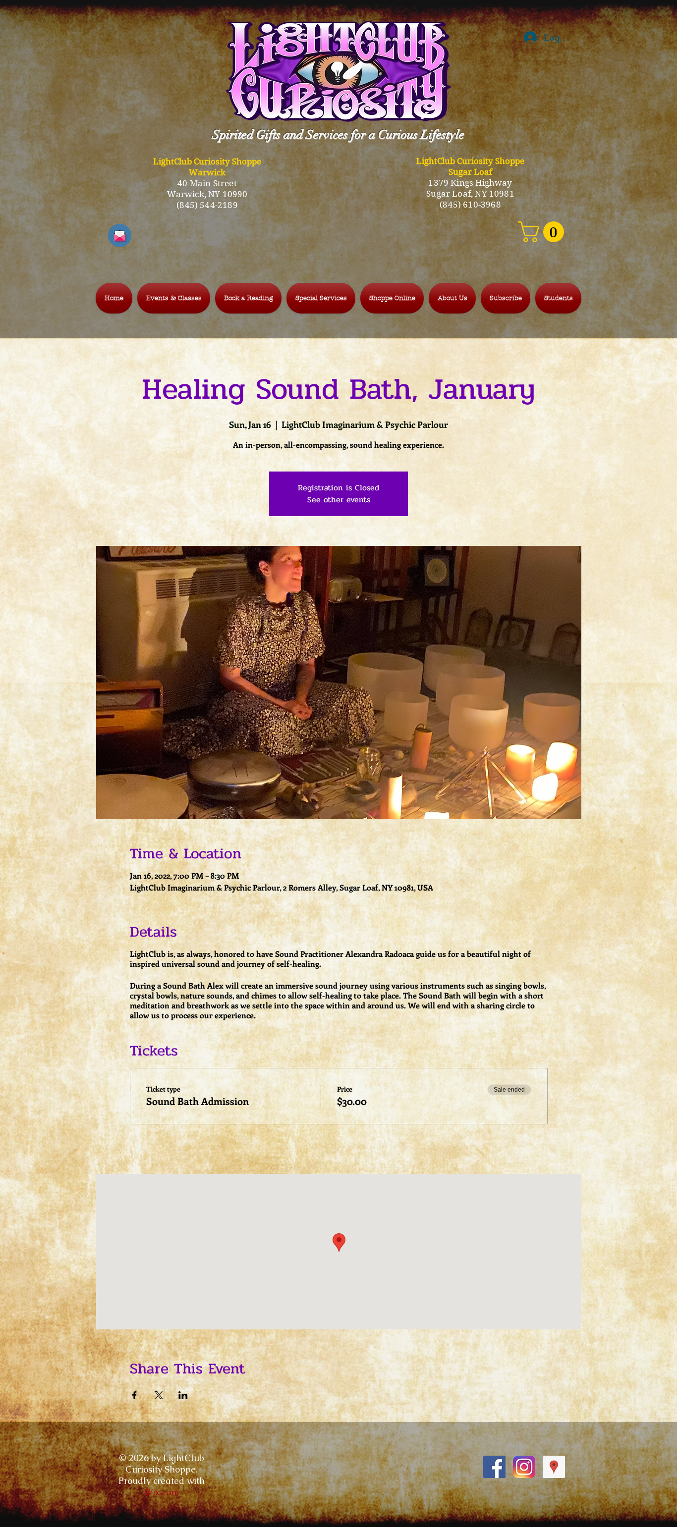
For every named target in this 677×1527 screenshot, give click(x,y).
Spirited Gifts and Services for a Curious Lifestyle (338, 134)
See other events (338, 499)
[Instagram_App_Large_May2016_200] (524, 1467)
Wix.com (161, 1492)
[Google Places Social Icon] (554, 1467)
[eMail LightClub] (119, 235)
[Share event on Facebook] (134, 1395)
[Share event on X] (159, 1395)
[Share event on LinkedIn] (183, 1395)
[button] (543, 231)
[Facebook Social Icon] (494, 1467)
